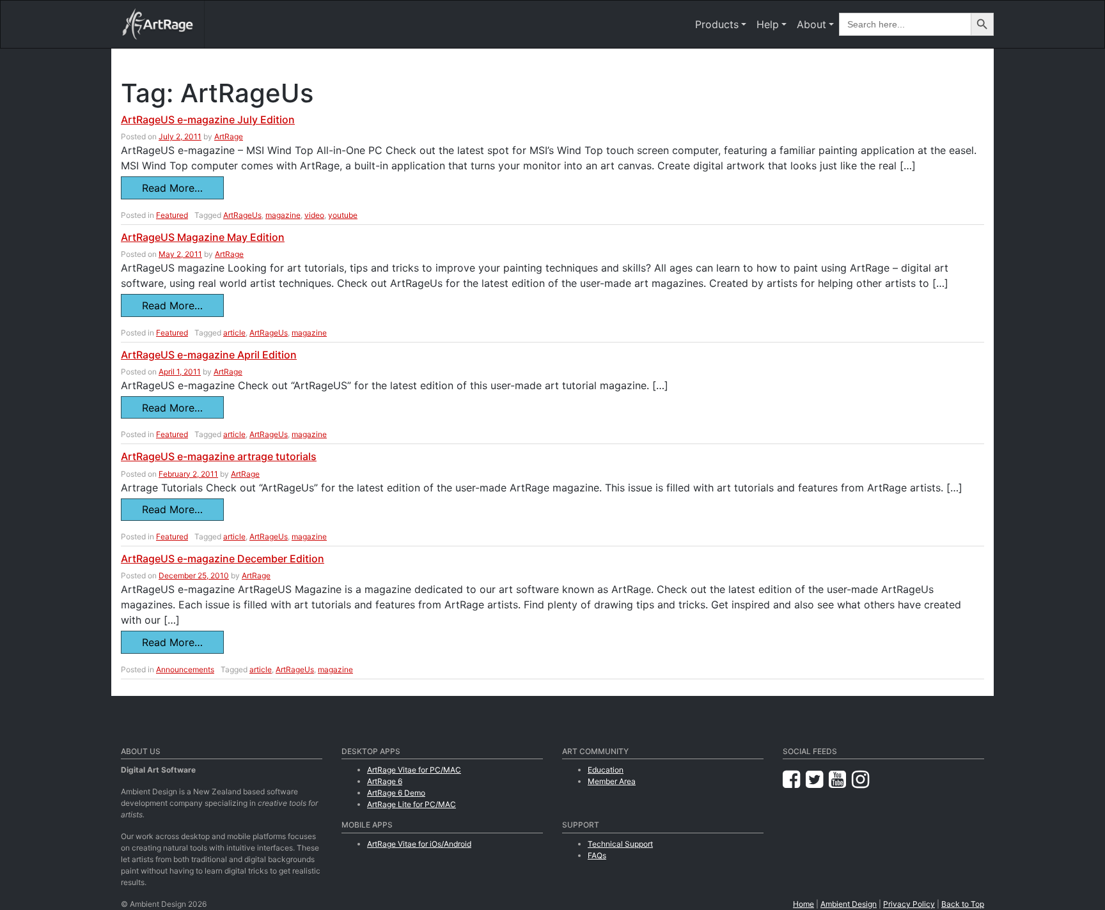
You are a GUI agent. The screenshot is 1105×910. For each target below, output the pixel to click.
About (811, 24)
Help (767, 24)
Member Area (612, 781)
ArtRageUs (242, 215)
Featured (172, 215)
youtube (342, 215)
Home (803, 904)
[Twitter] (817, 779)
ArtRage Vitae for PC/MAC (414, 770)
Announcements (185, 669)
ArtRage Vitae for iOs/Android (419, 844)
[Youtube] (840, 779)
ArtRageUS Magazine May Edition (203, 237)
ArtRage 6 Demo (396, 793)
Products (717, 24)
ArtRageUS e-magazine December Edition (222, 558)
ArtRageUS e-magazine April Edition (209, 354)
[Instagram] (860, 779)
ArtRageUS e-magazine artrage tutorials (219, 456)
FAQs (597, 855)
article (234, 332)
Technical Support (620, 844)
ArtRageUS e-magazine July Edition (208, 119)
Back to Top (962, 904)
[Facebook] (794, 779)
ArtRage (228, 136)
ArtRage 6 (384, 781)
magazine (283, 215)
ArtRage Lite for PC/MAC (411, 804)
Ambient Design (848, 904)
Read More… (172, 187)
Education (605, 770)
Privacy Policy (909, 904)
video (314, 215)
